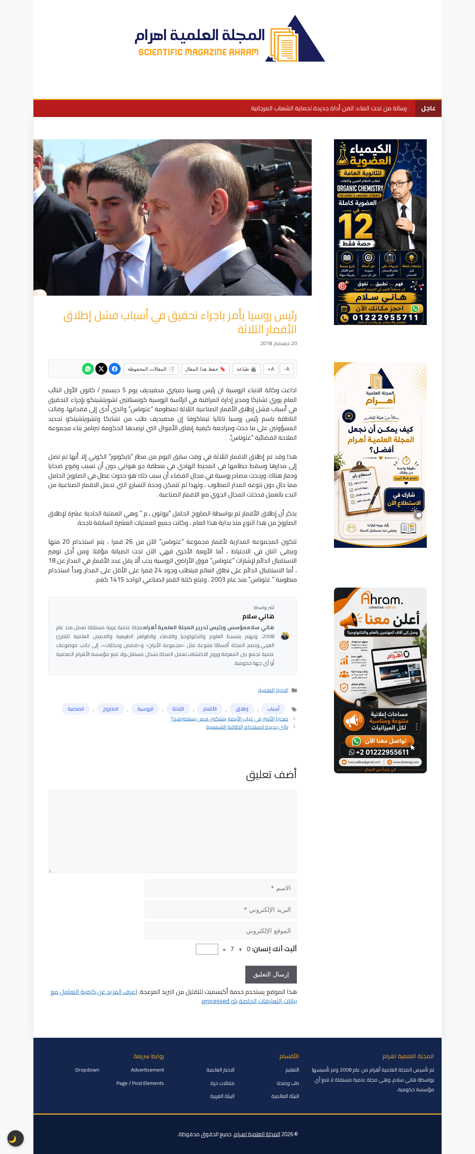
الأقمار (210, 708)
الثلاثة (178, 708)
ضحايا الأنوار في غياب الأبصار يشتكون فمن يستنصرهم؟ (229, 718)
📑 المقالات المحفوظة (151, 369)
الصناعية (76, 708)
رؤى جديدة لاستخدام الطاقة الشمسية (247, 727)
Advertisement (147, 1070)
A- (286, 369)
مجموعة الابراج (78, 87)
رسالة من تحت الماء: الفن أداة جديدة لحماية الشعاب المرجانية (328, 108)
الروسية (145, 708)
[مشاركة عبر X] (101, 369)
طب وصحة (178, 87)
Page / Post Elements (140, 1083)
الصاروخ (110, 708)
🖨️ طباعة (246, 369)
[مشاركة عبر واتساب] (88, 369)
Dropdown (87, 1070)
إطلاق (242, 708)
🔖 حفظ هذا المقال (205, 369)
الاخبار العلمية (370, 87)
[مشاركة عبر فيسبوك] (115, 369)
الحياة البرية (252, 87)
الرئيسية (409, 87)
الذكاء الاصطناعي (131, 87)
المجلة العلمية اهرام (257, 1134)
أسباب (273, 708)
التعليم (287, 87)
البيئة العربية (222, 1096)
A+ (271, 369)
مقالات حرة (222, 1083)
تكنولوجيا (214, 87)
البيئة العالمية (325, 87)
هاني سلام (258, 616)
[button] (43, 88)
